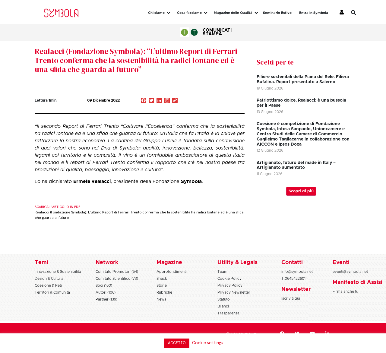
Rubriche (164, 292)
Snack (162, 278)
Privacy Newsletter (233, 292)
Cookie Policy (229, 278)
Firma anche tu (345, 291)
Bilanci (223, 306)
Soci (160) (104, 285)
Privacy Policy (229, 285)
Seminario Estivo (277, 12)
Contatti (292, 262)
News (161, 299)
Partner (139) (106, 299)
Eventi (341, 262)
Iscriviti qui (290, 298)
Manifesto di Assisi (357, 282)
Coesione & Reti (48, 285)
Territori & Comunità (52, 292)
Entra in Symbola (313, 12)
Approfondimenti (172, 271)
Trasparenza (228, 313)
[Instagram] (167, 101)
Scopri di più (301, 191)
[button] (358, 12)
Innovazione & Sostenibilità (58, 271)
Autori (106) (105, 292)
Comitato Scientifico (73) (117, 278)
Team (222, 271)
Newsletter (296, 289)
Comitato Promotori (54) (117, 271)
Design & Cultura (49, 278)
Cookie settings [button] (207, 343)
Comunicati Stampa (217, 32)
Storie (162, 285)
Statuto (223, 299)
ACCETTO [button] (177, 343)
